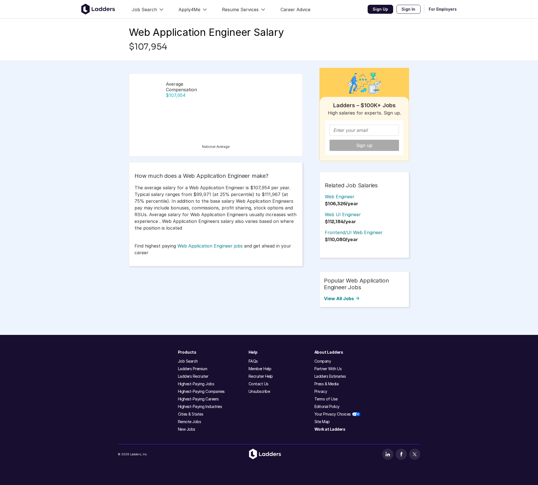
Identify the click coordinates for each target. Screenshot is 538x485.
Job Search (188, 361)
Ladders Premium (192, 368)
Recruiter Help (261, 376)
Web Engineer (339, 196)
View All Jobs (339, 298)
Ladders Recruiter (193, 376)
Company (322, 361)
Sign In (408, 9)
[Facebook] (401, 454)
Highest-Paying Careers (198, 399)
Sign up (364, 145)
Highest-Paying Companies (201, 391)
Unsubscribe (259, 391)
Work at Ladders (329, 429)
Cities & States (190, 414)
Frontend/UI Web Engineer (354, 232)
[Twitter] (414, 454)
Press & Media (326, 383)
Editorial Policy (327, 406)
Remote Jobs (189, 421)
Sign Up (380, 9)
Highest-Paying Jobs (196, 383)
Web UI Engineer (343, 214)
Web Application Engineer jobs (210, 246)
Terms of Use (326, 399)
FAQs (253, 361)
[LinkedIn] (387, 454)
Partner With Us (328, 368)
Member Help (260, 368)
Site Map (322, 421)
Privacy (320, 391)
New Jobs (186, 429)
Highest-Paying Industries (200, 406)
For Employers (443, 9)
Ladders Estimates (330, 376)
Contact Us (258, 383)
